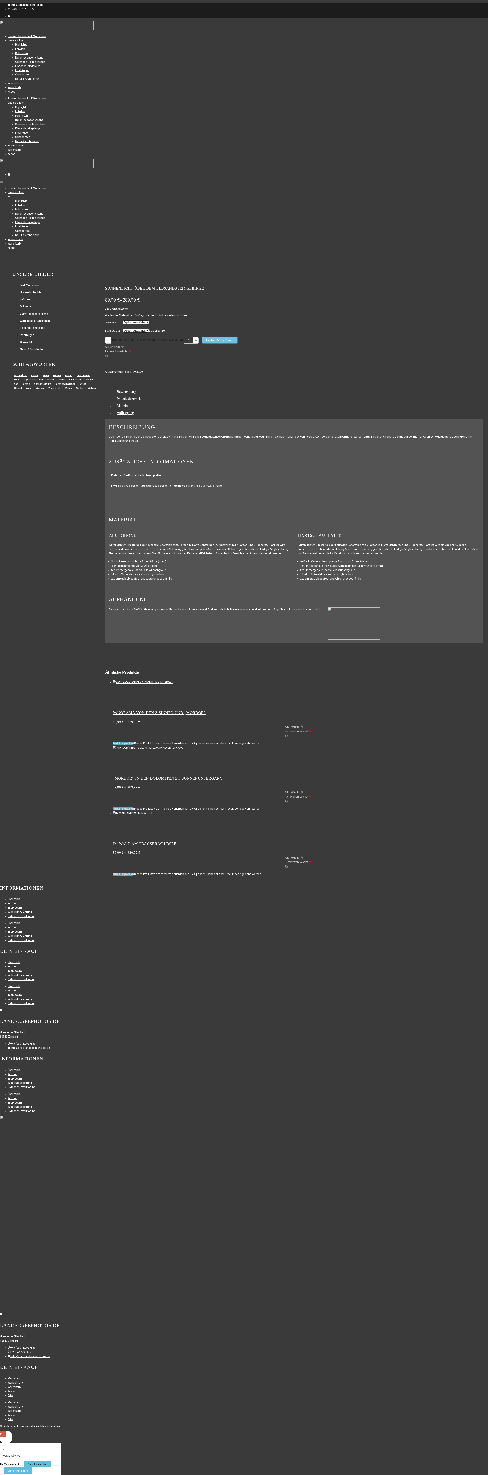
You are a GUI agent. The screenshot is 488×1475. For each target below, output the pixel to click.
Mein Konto (14, 1378)
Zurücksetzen (157, 330)
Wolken (92, 388)
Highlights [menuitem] (21, 200)
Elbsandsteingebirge (27, 65)
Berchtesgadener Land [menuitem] (29, 213)
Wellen (68, 388)
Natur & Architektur (27, 78)
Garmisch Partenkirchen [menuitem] (30, 217)
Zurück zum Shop (37, 1464)
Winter (79, 388)
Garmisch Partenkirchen (30, 61)
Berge (46, 375)
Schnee (90, 379)
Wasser (40, 388)
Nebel (62, 379)
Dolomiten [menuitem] (21, 209)
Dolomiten (21, 53)
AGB (10, 1395)
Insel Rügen (22, 70)
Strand (18, 388)
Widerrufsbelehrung (20, 912)
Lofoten (20, 49)
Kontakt (12, 903)
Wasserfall (54, 388)
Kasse (11, 91)
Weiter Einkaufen (18, 1470)
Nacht (50, 379)
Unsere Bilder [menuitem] (16, 194)
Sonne (26, 384)
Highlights (21, 44)
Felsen (68, 375)
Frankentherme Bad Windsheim (27, 36)
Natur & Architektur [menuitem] (27, 235)
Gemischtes (22, 74)
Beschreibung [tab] (126, 391)
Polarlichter (75, 379)
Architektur (20, 375)
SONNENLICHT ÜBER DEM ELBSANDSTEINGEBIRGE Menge (147, 340)
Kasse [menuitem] (11, 247)
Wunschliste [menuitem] (15, 239)
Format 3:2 (112, 330)
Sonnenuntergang (65, 384)
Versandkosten (119, 308)
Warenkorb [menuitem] (14, 243)
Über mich (14, 899)
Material (112, 322)
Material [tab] (122, 405)
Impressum (15, 907)
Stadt (83, 384)
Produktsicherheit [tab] (129, 398)
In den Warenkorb (220, 340)
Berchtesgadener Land (29, 57)
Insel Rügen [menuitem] (22, 226)
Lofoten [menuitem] (20, 205)
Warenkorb (14, 87)
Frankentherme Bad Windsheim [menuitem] (27, 188)
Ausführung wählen (123, 743)
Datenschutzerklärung (21, 916)
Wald (28, 388)
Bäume (57, 375)
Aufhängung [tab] (125, 413)
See (16, 384)
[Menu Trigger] (1, 182)
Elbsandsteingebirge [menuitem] (27, 222)
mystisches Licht (33, 379)
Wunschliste (15, 83)
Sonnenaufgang (42, 384)
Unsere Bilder (16, 40)
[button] (25, 4)
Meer (17, 379)
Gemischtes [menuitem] (22, 230)
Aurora (34, 375)
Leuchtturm (83, 375)
